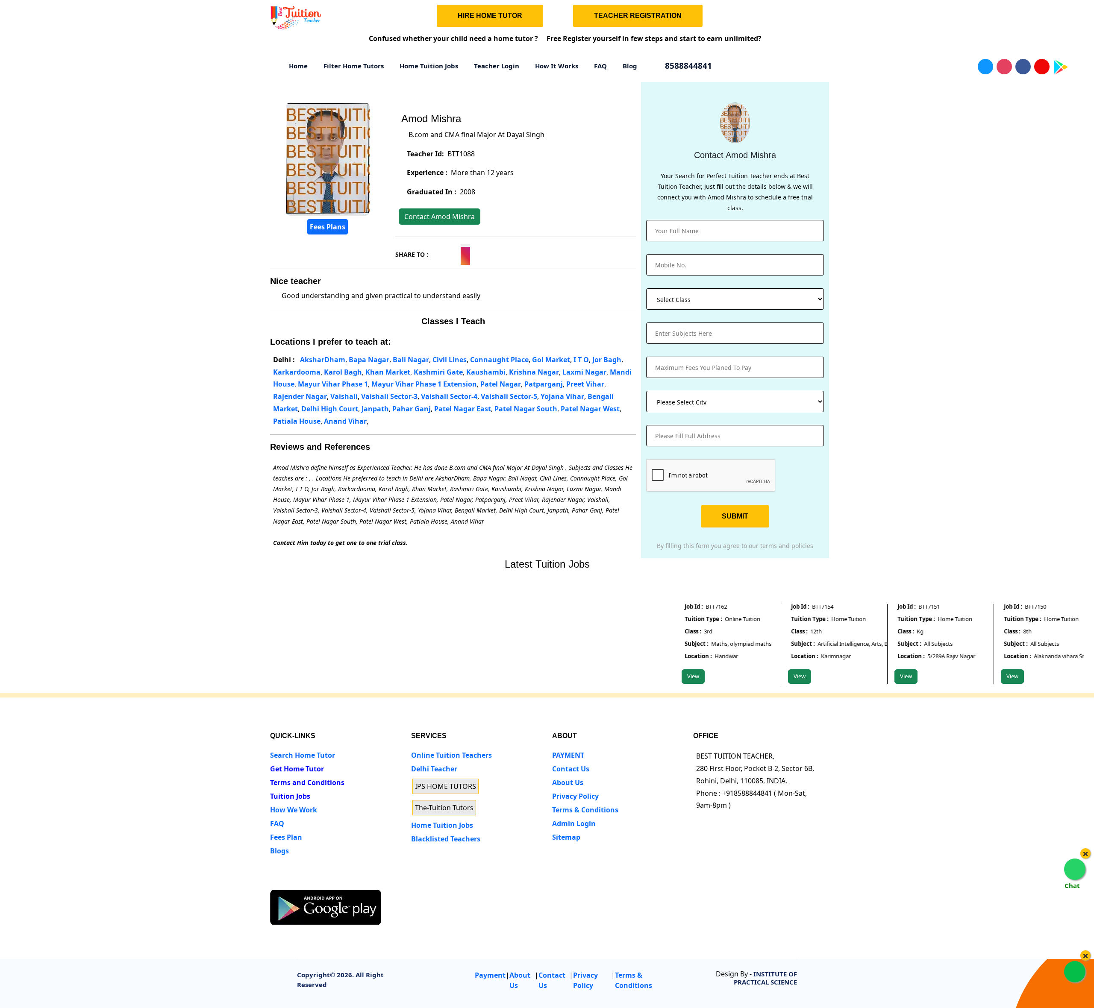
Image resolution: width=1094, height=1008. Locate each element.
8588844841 (687, 65)
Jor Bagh (606, 359)
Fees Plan (286, 837)
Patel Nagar (500, 384)
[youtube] (338, 882)
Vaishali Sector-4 (449, 396)
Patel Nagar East (462, 408)
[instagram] (323, 882)
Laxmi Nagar (584, 372)
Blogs (279, 851)
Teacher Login (496, 66)
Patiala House (297, 421)
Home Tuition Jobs (429, 66)
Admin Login (574, 823)
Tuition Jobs (290, 796)
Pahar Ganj (411, 408)
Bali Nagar (411, 359)
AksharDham (322, 359)
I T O (581, 359)
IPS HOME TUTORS (445, 786)
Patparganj (543, 384)
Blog (630, 66)
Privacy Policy (575, 796)
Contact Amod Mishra (439, 216)
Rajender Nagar (300, 396)
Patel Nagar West (590, 408)
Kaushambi (486, 372)
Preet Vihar (585, 384)
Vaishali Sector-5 (509, 396)
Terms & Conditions (585, 810)
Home (298, 66)
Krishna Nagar (534, 372)
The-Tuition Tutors (444, 807)
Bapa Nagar (369, 359)
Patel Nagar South (525, 408)
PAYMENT (568, 755)
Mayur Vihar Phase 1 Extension (424, 384)
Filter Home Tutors (353, 66)
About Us (567, 782)
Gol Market (551, 359)
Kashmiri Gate (438, 372)
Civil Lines (449, 359)
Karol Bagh (343, 372)
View (678, 676)
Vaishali (344, 396)
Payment (490, 975)
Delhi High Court (329, 408)
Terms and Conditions (307, 782)
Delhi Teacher (434, 769)
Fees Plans (327, 226)
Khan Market (387, 372)
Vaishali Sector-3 (389, 396)
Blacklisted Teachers (445, 839)
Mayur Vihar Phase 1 (333, 384)
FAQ (600, 66)
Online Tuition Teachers (451, 755)
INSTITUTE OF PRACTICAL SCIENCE (765, 978)
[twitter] (291, 882)
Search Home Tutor (302, 755)
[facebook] (307, 882)
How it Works (556, 66)
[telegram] (275, 882)
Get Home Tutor (297, 769)
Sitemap (566, 837)
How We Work (293, 810)
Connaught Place (499, 359)
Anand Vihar (345, 421)
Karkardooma (297, 372)
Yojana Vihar (562, 396)
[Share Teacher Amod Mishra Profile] (434, 253)
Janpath (375, 408)
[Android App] (325, 906)
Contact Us (570, 769)
